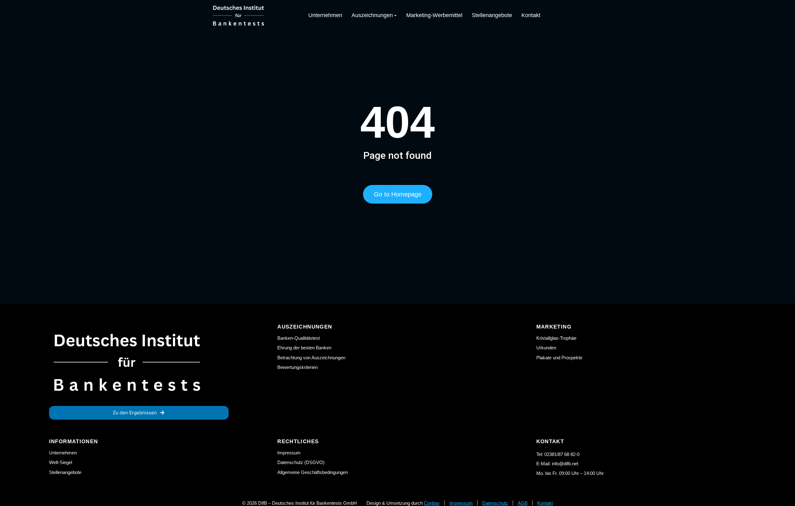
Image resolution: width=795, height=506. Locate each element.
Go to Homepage (397, 194)
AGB (523, 503)
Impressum (461, 503)
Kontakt (545, 503)
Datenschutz (495, 503)
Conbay (432, 503)
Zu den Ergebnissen (135, 413)
